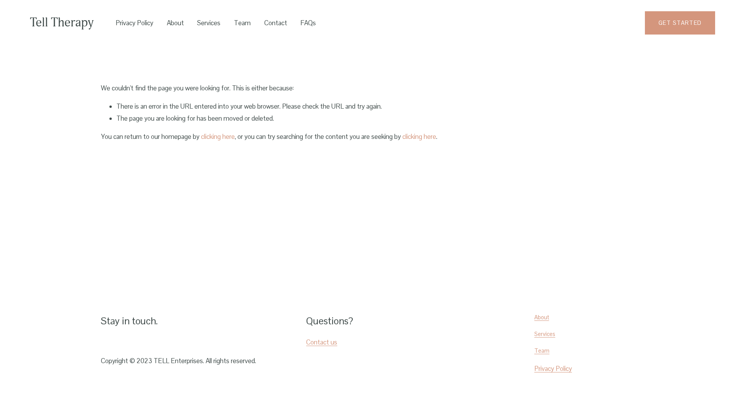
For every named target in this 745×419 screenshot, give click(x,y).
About (175, 23)
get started (680, 22)
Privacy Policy (134, 23)
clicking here (218, 136)
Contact (275, 23)
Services (208, 23)
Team (242, 23)
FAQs (308, 23)
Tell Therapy (62, 22)
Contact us (321, 342)
